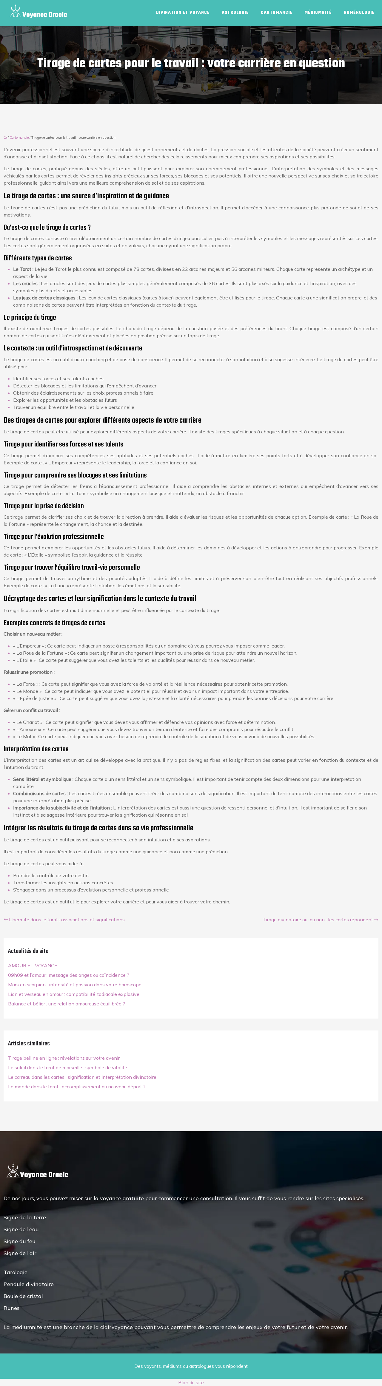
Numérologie (359, 13)
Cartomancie (276, 13)
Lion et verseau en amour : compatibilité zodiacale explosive (73, 994)
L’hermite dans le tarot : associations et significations (67, 920)
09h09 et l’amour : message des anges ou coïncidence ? (68, 975)
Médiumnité (318, 13)
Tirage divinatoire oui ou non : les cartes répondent (318, 920)
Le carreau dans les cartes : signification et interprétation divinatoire (82, 1077)
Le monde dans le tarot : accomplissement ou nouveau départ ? (77, 1087)
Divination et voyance (183, 13)
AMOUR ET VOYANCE (32, 965)
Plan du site (191, 1382)
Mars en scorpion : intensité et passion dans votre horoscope (74, 985)
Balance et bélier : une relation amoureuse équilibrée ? (66, 1004)
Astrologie (235, 13)
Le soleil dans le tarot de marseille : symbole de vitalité (67, 1067)
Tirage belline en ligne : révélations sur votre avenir (64, 1058)
